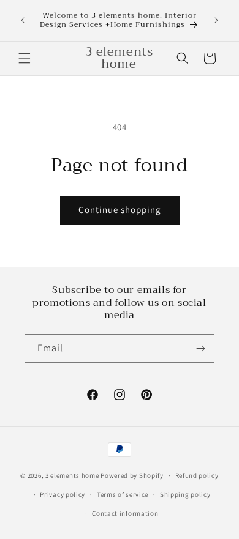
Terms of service (122, 494)
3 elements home (72, 475)
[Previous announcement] (22, 20)
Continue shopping (119, 209)
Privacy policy (62, 494)
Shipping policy (185, 494)
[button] (24, 58)
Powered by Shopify (132, 475)
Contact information (125, 513)
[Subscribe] (200, 348)
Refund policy (197, 475)
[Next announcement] (216, 20)
